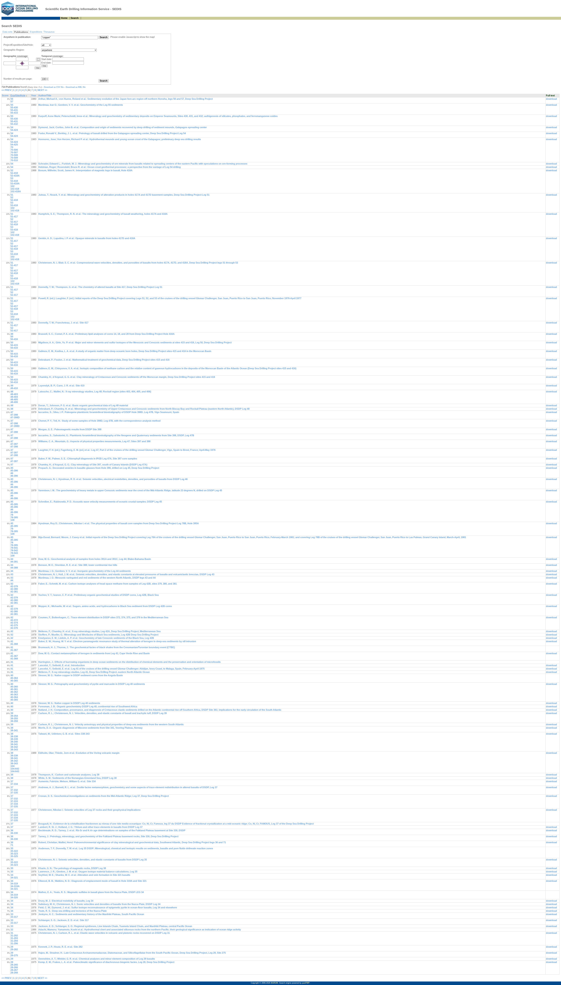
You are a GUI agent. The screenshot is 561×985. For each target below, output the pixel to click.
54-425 (14, 144)
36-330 (14, 833)
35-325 (14, 856)
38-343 (14, 749)
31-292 (14, 935)
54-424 (14, 130)
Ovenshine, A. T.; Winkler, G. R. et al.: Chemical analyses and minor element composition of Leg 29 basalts (96, 959)
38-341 (14, 730)
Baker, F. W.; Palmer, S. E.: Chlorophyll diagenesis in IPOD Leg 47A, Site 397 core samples (87, 458)
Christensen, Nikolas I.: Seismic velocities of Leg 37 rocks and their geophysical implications (89, 810)
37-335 (14, 792)
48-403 (14, 394)
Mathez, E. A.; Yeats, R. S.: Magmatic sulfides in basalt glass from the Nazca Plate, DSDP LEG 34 (91, 892)
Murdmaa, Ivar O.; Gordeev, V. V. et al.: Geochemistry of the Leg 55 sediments (80, 105)
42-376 (14, 628)
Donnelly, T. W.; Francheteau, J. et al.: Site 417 (63, 322)
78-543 (14, 553)
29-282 (14, 949)
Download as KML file (75, 87)
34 (12, 875)
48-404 (14, 397)
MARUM (274, 983)
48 (12, 334)
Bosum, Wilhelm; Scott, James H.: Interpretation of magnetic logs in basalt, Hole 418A (85, 170)
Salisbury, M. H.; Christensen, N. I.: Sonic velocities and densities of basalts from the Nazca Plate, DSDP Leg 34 (99, 904)
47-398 (14, 415)
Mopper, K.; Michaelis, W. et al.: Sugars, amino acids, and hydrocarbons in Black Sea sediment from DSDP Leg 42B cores (105, 606)
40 (12, 675)
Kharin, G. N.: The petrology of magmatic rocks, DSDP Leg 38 (72, 868)
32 (12, 929)
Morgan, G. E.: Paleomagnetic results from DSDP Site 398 (69, 429)
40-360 (14, 686)
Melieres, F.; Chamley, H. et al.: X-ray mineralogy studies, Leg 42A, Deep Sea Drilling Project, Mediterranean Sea (99, 631)
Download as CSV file (54, 87)
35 (12, 848)
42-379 (14, 586)
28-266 (14, 967)
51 (12, 195)
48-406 (14, 402)
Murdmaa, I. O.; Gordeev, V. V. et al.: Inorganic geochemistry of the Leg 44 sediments (84, 571)
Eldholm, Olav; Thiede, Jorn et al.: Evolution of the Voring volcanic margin (79, 753)
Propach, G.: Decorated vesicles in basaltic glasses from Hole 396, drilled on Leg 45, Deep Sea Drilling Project (98, 468)
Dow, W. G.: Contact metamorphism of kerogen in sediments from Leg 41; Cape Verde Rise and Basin (94, 653)
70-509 (14, 158)
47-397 (14, 444)
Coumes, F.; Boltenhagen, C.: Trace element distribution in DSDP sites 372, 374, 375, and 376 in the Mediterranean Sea (103, 617)
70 (12, 147)
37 (12, 781)
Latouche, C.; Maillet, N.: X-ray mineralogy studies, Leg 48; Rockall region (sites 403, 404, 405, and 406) (94, 391)
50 (12, 336)
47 (12, 412)
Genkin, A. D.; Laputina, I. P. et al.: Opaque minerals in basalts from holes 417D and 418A (86, 238)
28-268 (14, 972)
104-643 (15, 771)
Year (33, 95)
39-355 (14, 718)
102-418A (16, 191)
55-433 (14, 113)
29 (12, 947)
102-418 (15, 189)
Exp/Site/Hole (18, 95)
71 (12, 845)
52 (12, 170)
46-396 (14, 476)
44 (12, 559)
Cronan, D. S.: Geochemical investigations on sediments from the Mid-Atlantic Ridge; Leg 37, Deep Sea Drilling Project (103, 796)
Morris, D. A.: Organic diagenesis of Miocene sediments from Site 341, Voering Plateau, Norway (90, 728)
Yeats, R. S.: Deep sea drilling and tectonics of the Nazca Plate (72, 911)
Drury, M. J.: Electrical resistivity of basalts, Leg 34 (65, 901)
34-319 (14, 883)
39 (12, 713)
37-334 (14, 784)
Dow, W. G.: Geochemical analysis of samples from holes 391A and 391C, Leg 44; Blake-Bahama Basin (94, 559)
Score (5, 95)
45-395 (14, 504)
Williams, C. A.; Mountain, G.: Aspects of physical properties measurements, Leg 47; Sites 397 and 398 (94, 441)
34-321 (14, 877)
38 (12, 728)
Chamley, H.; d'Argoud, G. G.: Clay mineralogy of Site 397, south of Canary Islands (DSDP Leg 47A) (92, 464)
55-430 (14, 107)
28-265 (14, 965)
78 (12, 515)
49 (12, 385)
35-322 (14, 851)
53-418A (15, 183)
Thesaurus (48, 32)
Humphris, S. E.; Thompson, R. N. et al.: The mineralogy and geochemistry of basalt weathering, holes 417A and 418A (103, 214)
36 (12, 830)
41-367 (14, 650)
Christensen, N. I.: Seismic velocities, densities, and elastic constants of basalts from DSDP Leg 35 (92, 859)
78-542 (14, 550)
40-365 (14, 680)
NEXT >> (42, 90)
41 (12, 641)
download (551, 99)
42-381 (14, 591)
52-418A (15, 175)
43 (12, 574)
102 (12, 186)
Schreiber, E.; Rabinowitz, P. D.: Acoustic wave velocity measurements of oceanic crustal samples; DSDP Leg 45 (100, 501)
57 (12, 101)
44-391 (14, 561)
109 (12, 520)
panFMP (306, 983)
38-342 (14, 747)
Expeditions (36, 32)
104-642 (15, 768)
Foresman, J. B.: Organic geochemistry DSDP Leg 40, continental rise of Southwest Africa (87, 706)
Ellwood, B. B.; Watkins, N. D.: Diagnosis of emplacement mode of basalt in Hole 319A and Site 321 (92, 881)
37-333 (14, 801)
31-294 (14, 941)
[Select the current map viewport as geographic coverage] (38, 59)
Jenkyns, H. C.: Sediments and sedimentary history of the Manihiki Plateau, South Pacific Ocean (91, 914)
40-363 (14, 694)
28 (12, 962)
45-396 (14, 470)
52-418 (14, 173)
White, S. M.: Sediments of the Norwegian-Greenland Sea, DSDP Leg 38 (77, 778)
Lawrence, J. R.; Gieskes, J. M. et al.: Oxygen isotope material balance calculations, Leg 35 (87, 871)
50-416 (14, 339)
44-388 (14, 567)
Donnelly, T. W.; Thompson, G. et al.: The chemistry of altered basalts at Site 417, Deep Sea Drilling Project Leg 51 (100, 287)
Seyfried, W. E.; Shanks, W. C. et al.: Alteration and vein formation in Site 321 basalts (84, 875)
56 (12, 99)
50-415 (14, 345)
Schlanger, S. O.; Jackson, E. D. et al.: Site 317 (63, 920)
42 (12, 584)
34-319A (15, 886)
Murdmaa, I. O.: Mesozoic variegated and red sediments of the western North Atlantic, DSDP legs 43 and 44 (97, 578)
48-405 (14, 399)
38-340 (14, 741)
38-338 (14, 736)
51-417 (14, 216)
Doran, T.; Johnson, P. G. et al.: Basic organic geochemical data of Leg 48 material (83, 405)
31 (12, 933)
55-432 (14, 124)
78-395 (14, 517)
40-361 (14, 689)
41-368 (14, 644)
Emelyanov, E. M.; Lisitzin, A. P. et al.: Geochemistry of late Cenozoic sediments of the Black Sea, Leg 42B (96, 638)
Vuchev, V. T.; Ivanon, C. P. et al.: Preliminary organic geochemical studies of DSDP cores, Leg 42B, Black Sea (98, 595)
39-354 (14, 716)
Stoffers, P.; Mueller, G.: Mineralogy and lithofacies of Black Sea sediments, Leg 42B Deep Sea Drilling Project (98, 634)
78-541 (14, 548)
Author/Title (44, 95)
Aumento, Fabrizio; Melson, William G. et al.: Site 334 (67, 781)
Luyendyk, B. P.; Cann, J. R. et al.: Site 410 (61, 385)
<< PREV (6, 90)
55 (12, 105)
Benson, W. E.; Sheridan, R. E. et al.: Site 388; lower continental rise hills (77, 565)
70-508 (14, 155)
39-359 (14, 721)
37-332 (14, 790)
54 (12, 127)
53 (12, 178)
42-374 (14, 622)
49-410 (14, 388)
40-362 (14, 692)
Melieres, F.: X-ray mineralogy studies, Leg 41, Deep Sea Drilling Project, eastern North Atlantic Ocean (94, 672)
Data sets (7, 32)
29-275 (14, 955)
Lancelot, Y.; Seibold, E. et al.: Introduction (61, 665)
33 (12, 914)
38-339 (14, 739)
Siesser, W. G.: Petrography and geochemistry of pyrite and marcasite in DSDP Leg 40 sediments (91, 684)
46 (12, 473)
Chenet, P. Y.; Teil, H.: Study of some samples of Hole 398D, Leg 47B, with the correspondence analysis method (99, 421)
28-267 (14, 970)
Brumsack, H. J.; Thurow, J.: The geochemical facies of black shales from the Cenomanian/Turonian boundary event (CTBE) (106, 647)
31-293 (14, 938)
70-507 (14, 152)
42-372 (14, 620)
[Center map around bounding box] (22, 63)
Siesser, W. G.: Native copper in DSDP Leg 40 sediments (69, 703)
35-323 (14, 853)
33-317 (14, 917)
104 (12, 766)
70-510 (14, 160)
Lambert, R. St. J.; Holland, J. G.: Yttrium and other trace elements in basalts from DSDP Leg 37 (90, 827)
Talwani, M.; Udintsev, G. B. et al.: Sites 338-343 (64, 734)
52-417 (14, 222)
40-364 (14, 678)
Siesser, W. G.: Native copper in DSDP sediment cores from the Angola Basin (80, 675)
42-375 (14, 625)
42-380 (14, 589)
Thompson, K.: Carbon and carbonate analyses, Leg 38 (68, 774)
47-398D (15, 417)
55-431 (14, 110)
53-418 (14, 181)
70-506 (14, 150)
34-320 (14, 897)
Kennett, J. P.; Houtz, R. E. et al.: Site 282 (60, 947)
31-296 (14, 943)
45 (12, 468)
